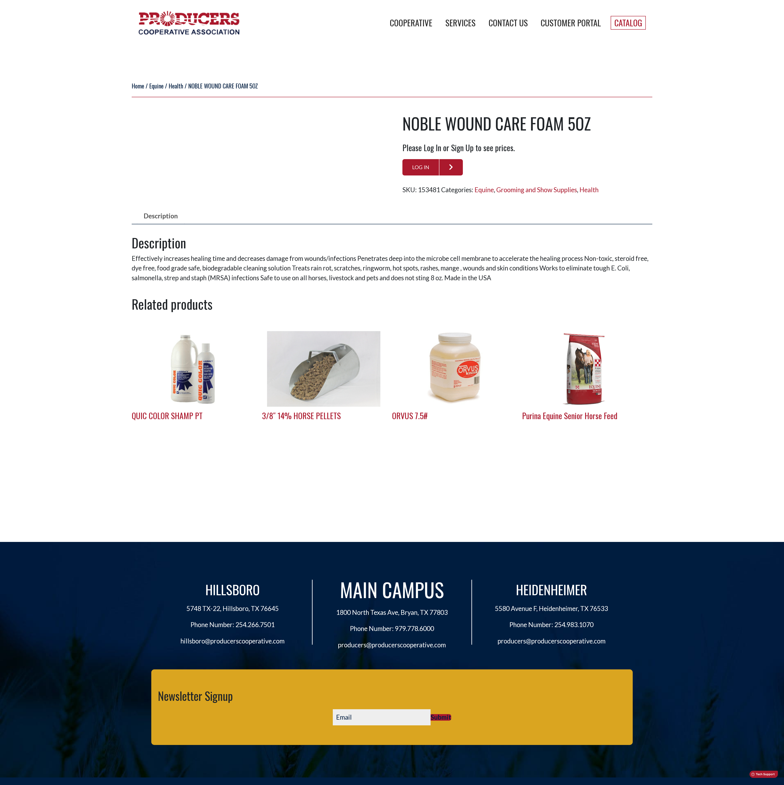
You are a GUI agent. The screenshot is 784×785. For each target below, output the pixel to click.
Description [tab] (161, 216)
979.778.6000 (414, 628)
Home (138, 85)
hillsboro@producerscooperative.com (232, 641)
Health (176, 85)
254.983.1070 (574, 625)
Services (460, 22)
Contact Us (508, 22)
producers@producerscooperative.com (392, 645)
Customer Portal (571, 22)
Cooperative (411, 22)
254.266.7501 (255, 625)
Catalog (628, 22)
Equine (156, 85)
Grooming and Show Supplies (536, 190)
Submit (441, 717)
